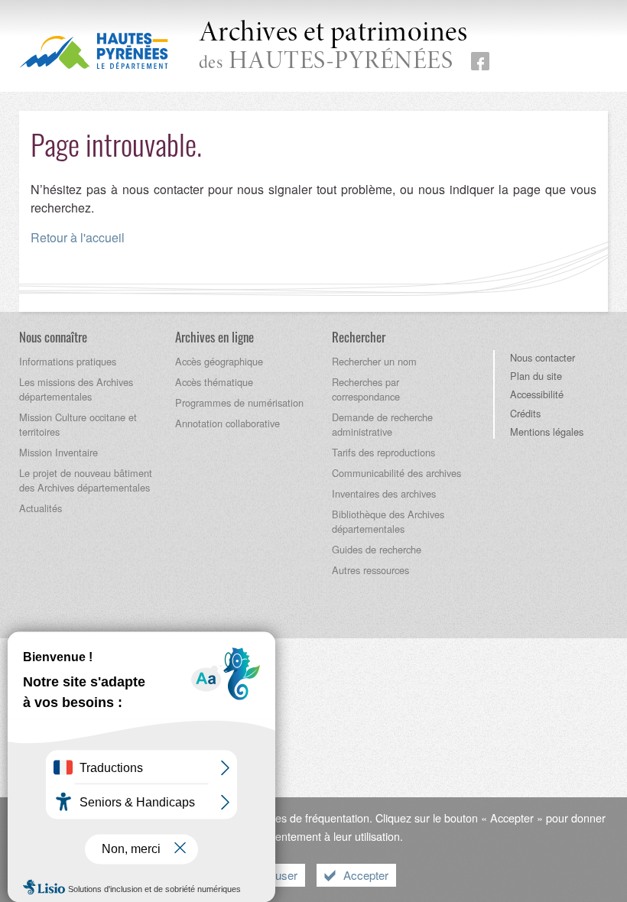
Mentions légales (546, 431)
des (333, 47)
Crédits (525, 413)
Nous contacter (542, 357)
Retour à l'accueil (78, 237)
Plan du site (536, 375)
